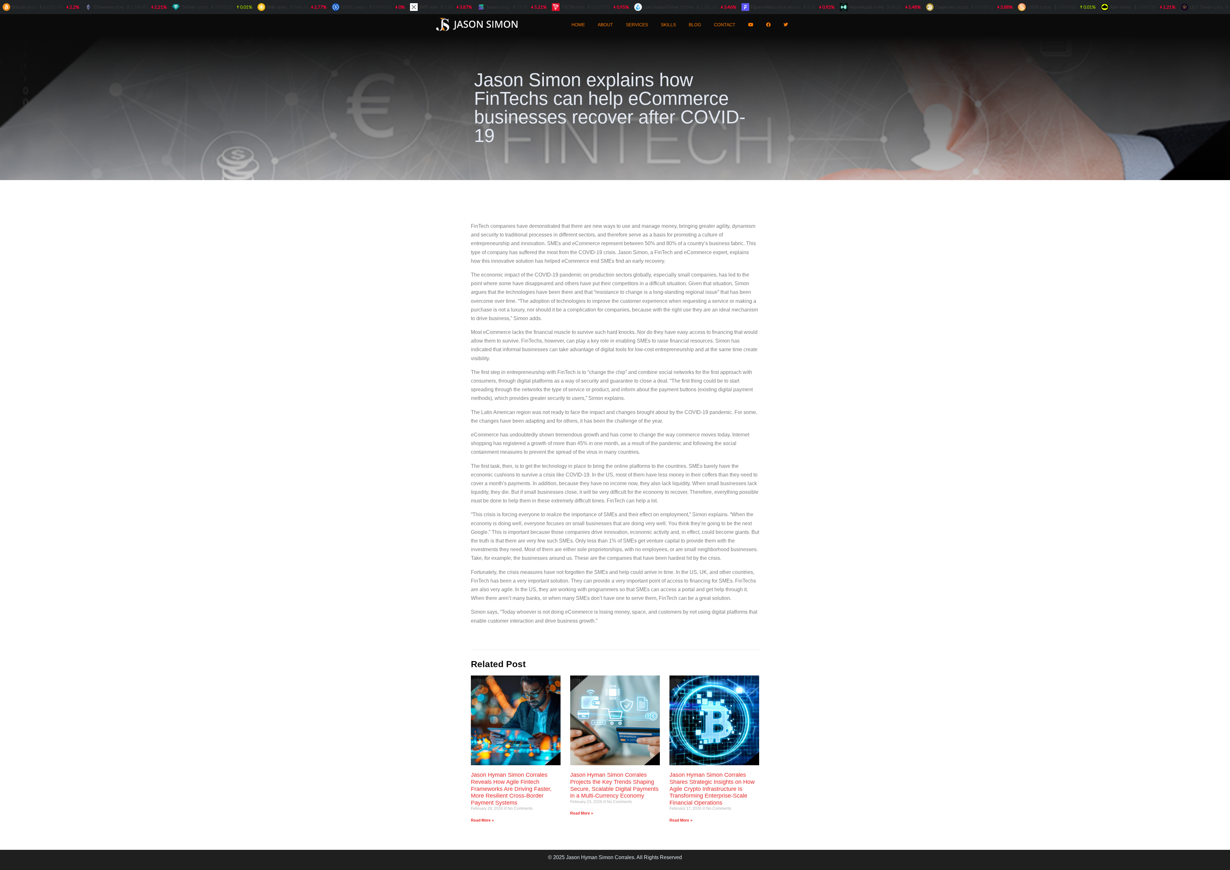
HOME (578, 24)
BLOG (695, 24)
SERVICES (637, 24)
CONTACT (724, 24)
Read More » (482, 820)
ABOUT (605, 24)
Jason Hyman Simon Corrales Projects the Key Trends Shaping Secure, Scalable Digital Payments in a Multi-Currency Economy (614, 785)
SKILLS (668, 24)
